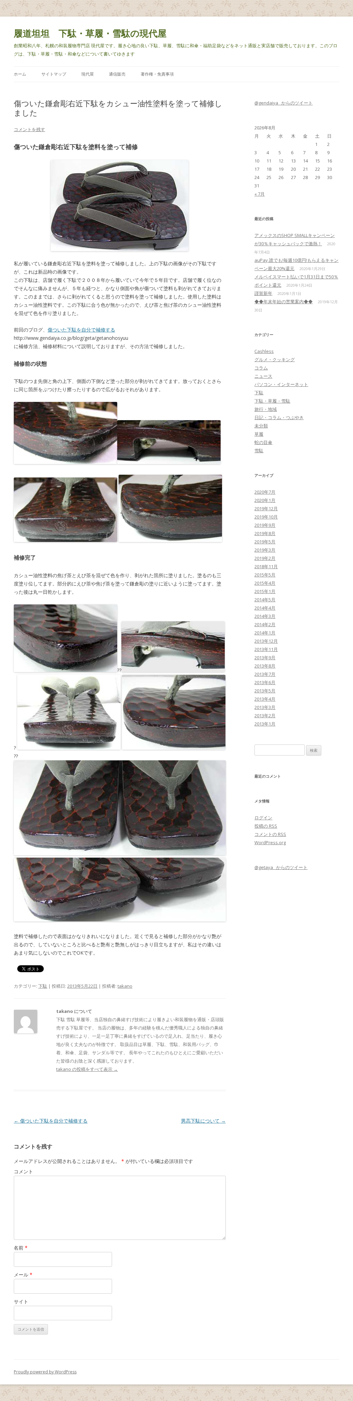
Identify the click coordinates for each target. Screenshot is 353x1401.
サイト (21, 1301)
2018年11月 (266, 566)
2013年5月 (264, 691)
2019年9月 (264, 525)
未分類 (261, 426)
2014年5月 (264, 599)
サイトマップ (53, 74)
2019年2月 (264, 558)
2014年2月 (264, 624)
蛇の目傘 (263, 442)
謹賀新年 (263, 293)
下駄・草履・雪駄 (272, 401)
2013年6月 (264, 682)
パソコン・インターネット (281, 384)
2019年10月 (266, 517)
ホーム (20, 74)
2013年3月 (264, 707)
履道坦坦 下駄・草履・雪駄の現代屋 (90, 33)
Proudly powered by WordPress (45, 1372)
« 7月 (259, 194)
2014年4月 (264, 608)
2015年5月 (264, 575)
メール (23, 1274)
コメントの (270, 834)
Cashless (264, 351)
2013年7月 (264, 674)
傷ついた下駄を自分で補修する (81, 329)
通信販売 (117, 74)
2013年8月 (264, 666)
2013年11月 (266, 649)
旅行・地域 (265, 409)
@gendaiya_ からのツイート (283, 103)
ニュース (263, 376)
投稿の (265, 826)
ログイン (263, 818)
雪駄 (258, 450)
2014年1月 (264, 633)
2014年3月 (264, 616)
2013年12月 (266, 641)
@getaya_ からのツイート (280, 867)
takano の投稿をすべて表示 (87, 1069)
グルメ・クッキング (274, 359)
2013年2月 (264, 715)
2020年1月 (264, 500)
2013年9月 (264, 657)
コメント (23, 1171)
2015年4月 (264, 583)
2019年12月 (266, 508)
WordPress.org (270, 842)
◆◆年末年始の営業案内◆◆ (283, 301)
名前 (21, 1247)
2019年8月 (264, 533)
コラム (261, 368)
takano (125, 986)
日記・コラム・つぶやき (279, 417)
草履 (258, 434)
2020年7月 (264, 492)
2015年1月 (264, 591)
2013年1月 (264, 724)
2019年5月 (264, 542)
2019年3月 (264, 550)
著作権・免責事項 (157, 74)
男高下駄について (203, 1120)
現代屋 (87, 74)
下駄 (42, 986)
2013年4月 (264, 699)
